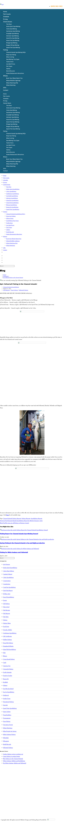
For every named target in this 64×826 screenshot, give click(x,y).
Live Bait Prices (10, 64)
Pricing (5, 19)
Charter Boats (7, 22)
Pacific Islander (7, 672)
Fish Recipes (6, 610)
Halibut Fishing (7, 639)
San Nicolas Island (8, 688)
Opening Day (6, 666)
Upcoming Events (8, 724)
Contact (5, 90)
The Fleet (9, 24)
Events (5, 600)
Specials (5, 705)
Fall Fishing (6, 603)
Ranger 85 (6, 679)
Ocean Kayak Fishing (9, 659)
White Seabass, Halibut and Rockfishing (14, 761)
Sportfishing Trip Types (12, 59)
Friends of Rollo (7, 630)
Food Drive (6, 626)
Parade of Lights (7, 675)
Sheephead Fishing (8, 702)
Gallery (8, 69)
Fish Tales (6, 617)
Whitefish (6, 738)
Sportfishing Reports (36, 518)
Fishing (5, 50)
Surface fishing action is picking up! (13, 754)
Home (5, 11)
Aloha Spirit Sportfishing (13, 26)
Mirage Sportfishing (11, 43)
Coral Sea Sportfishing (9, 587)
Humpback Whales (8, 646)
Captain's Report (7, 574)
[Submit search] (15, 266)
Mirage (5, 656)
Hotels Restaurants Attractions (15, 73)
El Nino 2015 (6, 594)
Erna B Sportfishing (8, 597)
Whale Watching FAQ (12, 83)
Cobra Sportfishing (11, 29)
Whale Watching (10, 85)
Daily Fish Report (8, 590)
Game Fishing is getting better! (11, 756)
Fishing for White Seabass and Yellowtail (14, 552)
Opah (4, 662)
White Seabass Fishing (9, 734)
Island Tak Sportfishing (12, 40)
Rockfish (5, 682)
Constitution (6, 584)
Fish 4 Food (6, 607)
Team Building (7, 715)
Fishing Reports (26, 518)
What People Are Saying (9, 731)
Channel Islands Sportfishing (11, 287)
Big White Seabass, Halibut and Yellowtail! (14, 763)
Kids (4, 652)
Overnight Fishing (8, 669)
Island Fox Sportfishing (12, 38)
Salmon (5, 685)
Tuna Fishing (14, 290)
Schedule (6, 17)
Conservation (7, 581)
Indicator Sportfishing (12, 36)
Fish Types (9, 66)
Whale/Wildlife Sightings (13, 80)
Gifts (4, 88)
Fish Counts (7, 14)
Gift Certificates (7, 636)
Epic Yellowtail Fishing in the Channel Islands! (13, 277)
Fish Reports (6, 290)
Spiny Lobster (7, 711)
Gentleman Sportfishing (13, 31)
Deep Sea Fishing (11, 55)
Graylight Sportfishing (12, 33)
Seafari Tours (6, 698)
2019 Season (6, 564)
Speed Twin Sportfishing (13, 47)
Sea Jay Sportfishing (8, 692)
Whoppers (6, 741)
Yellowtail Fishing (23, 290)
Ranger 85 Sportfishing (12, 45)
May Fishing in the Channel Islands (13, 758)
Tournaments (6, 718)
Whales (5, 76)
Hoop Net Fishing (8, 643)
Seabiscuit (6, 695)
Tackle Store (9, 62)
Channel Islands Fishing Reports (12, 518)
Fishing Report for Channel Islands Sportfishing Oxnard (19, 534)
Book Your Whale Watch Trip (14, 78)
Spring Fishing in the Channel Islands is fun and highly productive (22, 543)
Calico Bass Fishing (8, 571)
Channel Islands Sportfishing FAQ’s (16, 52)
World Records (10, 71)
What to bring (10, 57)
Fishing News (7, 623)
